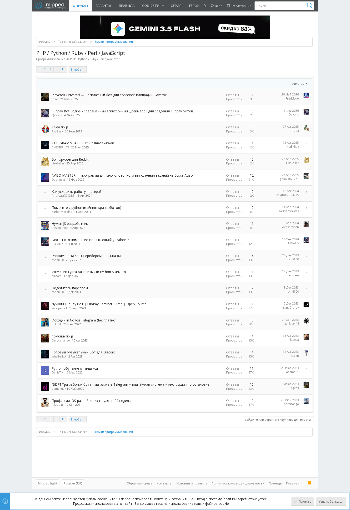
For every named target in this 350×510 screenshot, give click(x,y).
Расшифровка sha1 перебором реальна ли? (87, 255)
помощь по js (63, 336)
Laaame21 (292, 372)
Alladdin (57, 405)
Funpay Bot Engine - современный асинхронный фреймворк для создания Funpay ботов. (123, 111)
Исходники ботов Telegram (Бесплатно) (84, 320)
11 (63, 69)
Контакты (164, 483)
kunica (294, 340)
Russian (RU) (73, 483)
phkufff (56, 324)
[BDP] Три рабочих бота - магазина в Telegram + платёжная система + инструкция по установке (130, 384)
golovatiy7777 (289, 179)
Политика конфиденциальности (238, 483)
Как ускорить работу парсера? (76, 191)
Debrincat (58, 180)
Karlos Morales (62, 212)
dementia (58, 389)
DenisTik (57, 372)
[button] (152, 5)
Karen (295, 356)
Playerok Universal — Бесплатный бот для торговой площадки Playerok (109, 95)
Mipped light (47, 483)
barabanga (291, 404)
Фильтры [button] (298, 84)
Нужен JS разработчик (70, 223)
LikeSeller (58, 163)
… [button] (56, 69)
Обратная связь (139, 483)
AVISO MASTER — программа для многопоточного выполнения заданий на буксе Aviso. (123, 175)
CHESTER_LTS (60, 147)
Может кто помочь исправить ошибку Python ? (90, 239)
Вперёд (76, 70)
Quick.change (61, 340)
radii (296, 131)
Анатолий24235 (63, 196)
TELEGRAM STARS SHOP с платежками (83, 143)
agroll (295, 388)
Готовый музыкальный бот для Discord (83, 352)
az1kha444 (291, 323)
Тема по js (60, 127)
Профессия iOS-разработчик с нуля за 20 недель (91, 400)
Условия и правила (191, 483)
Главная (293, 483)
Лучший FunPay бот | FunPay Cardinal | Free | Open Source (99, 304)
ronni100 (58, 260)
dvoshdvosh (290, 227)
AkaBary (57, 131)
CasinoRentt (60, 228)
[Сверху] (303, 483)
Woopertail (59, 308)
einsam (56, 276)
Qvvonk (57, 115)
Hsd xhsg (292, 147)
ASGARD (57, 244)
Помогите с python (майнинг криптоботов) (86, 207)
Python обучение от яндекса (75, 368)
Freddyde (292, 98)
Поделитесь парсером (70, 288)
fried (55, 99)
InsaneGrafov (290, 307)
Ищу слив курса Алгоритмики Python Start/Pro (89, 271)
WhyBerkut (59, 356)
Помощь (275, 483)
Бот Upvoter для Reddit (70, 159)
